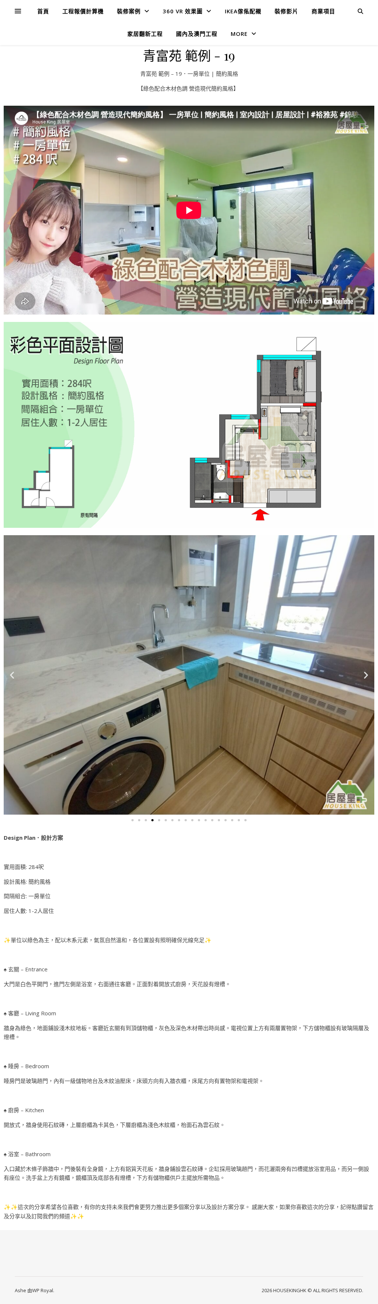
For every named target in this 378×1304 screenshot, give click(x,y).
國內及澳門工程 (196, 33)
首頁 (43, 11)
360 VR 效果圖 (183, 11)
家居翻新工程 (145, 33)
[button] (12, 675)
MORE (239, 33)
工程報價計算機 (83, 11)
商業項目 (323, 11)
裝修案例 (129, 11)
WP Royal (42, 1290)
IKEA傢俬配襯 (243, 11)
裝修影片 (286, 11)
